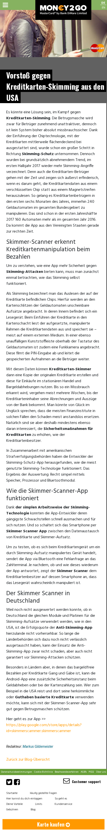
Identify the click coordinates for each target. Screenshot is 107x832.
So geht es (61, 798)
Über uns (101, 772)
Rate (81, 778)
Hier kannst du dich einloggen (24, 798)
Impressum (29, 778)
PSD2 (91, 772)
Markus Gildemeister (38, 747)
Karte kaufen (51, 824)
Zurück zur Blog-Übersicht (28, 759)
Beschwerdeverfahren (67, 772)
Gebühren (43, 778)
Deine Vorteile (14, 804)
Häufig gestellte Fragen (43, 793)
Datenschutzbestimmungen (16, 772)
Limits (38, 804)
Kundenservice (63, 804)
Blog (33, 809)
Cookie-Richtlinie (43, 772)
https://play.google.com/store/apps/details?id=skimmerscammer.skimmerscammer (44, 728)
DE (103, 3)
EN (103, 7)
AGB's (84, 772)
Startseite (11, 793)
